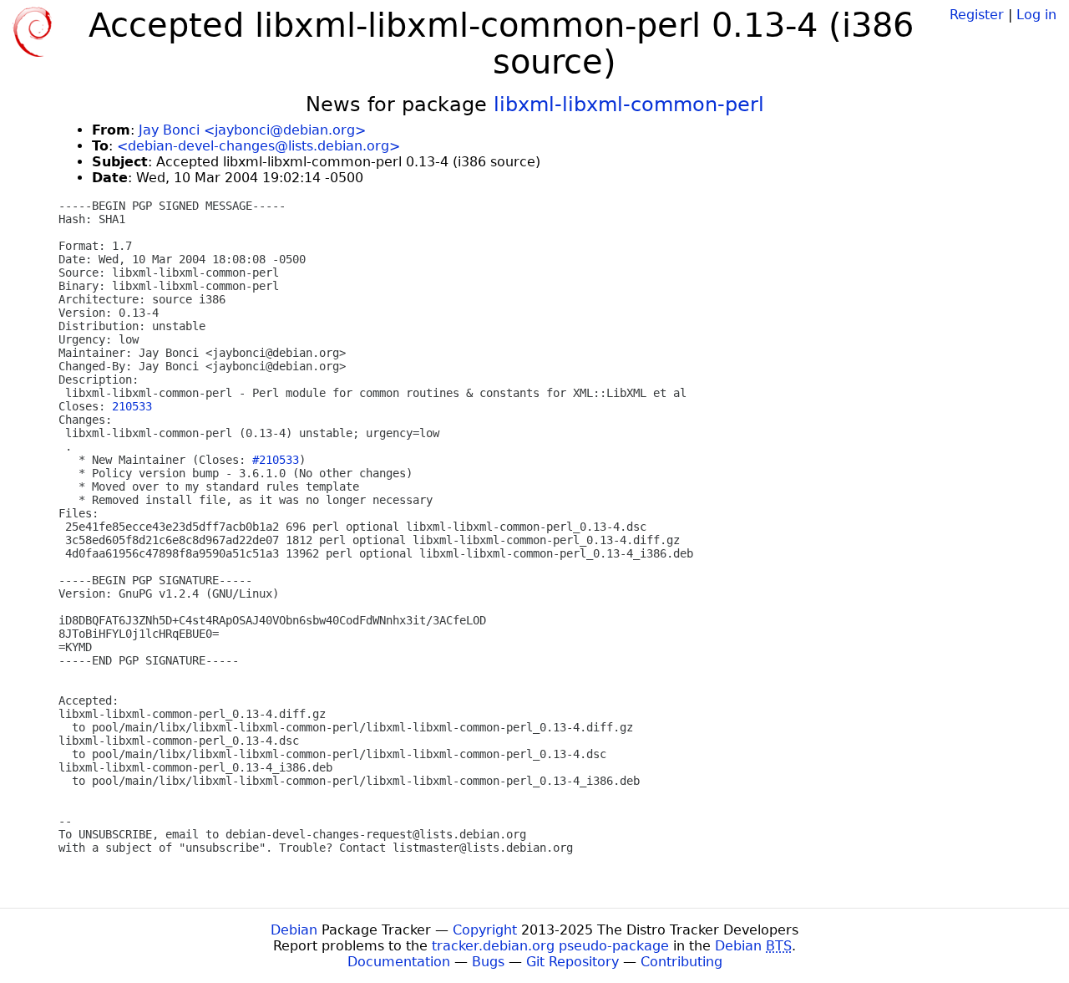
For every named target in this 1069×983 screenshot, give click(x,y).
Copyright (485, 930)
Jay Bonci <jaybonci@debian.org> (252, 130)
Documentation (398, 962)
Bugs (488, 962)
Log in (1036, 15)
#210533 (275, 459)
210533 (132, 406)
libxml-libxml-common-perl (629, 104)
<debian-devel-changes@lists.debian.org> (258, 146)
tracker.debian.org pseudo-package (550, 946)
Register (977, 15)
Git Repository (572, 962)
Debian (294, 930)
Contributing (681, 962)
